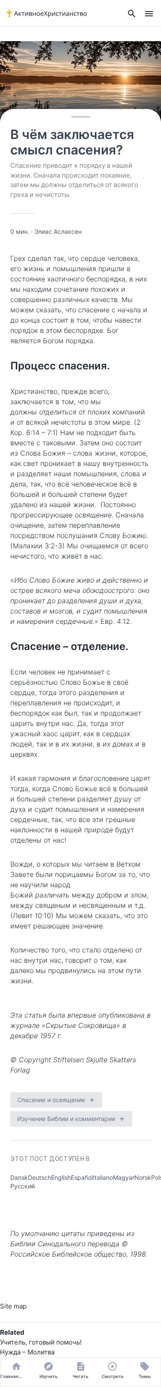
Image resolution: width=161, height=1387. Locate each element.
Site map (13, 1306)
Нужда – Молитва (27, 1352)
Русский (22, 1186)
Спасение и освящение (51, 1099)
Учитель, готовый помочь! (41, 1342)
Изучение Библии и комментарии (66, 1118)
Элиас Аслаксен (58, 231)
